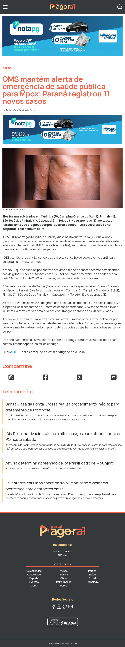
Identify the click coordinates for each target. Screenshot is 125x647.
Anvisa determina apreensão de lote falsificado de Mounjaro (59, 463)
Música (64, 574)
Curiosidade (34, 574)
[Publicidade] (62, 36)
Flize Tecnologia (70, 643)
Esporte (34, 578)
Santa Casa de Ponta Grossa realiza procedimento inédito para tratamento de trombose (62, 407)
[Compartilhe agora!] (11, 377)
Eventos (34, 582)
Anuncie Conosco (63, 551)
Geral (34, 585)
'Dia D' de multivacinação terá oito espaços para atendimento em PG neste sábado (64, 436)
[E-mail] (70, 606)
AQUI (16, 352)
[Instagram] (59, 606)
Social (92, 578)
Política (92, 571)
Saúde (6, 68)
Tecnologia (92, 582)
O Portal (62, 555)
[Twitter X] (64, 606)
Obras (63, 578)
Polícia (63, 585)
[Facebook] (53, 606)
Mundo (64, 571)
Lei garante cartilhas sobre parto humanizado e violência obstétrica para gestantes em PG (56, 485)
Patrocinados (63, 582)
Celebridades (34, 571)
